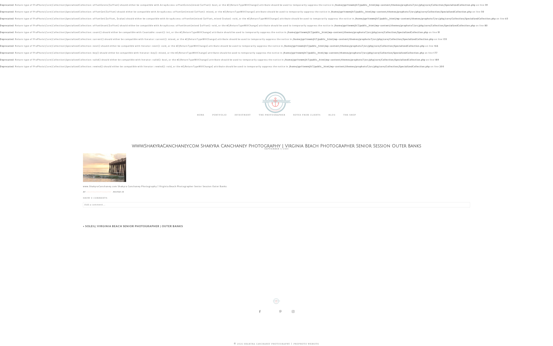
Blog (331, 115)
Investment (243, 115)
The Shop (349, 115)
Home (200, 115)
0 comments (95, 198)
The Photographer (272, 115)
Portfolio (219, 115)
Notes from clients (307, 115)
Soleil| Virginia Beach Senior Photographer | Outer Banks (134, 226)
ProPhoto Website (306, 344)
